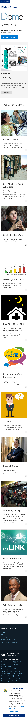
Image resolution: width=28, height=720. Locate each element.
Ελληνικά (10, 676)
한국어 (21, 671)
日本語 (15, 671)
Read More (6, 92)
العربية (13, 673)
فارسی (15, 678)
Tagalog (3, 664)
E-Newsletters (5, 635)
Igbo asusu (17, 669)
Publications (4, 637)
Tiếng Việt (10, 666)
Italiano (3, 666)
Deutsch (19, 673)
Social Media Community (8, 640)
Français (22, 662)
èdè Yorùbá (4, 671)
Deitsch (3, 681)
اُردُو (10, 678)
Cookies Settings (14, 711)
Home (3, 632)
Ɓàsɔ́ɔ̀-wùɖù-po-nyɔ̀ (6, 669)
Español (3, 662)
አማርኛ (9, 662)
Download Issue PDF (9, 37)
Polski (3, 676)
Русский (10, 664)
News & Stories (11, 7)
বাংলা (11, 671)
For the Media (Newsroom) (9, 642)
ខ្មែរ (8, 681)
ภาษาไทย (4, 678)
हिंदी (20, 678)
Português (17, 664)
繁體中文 (15, 662)
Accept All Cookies (14, 715)
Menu (12, 1)
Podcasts (4, 645)
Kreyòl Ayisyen (5, 673)
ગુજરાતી (16, 676)
